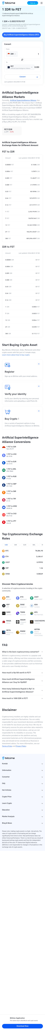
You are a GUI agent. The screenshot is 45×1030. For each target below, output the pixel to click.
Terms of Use (7, 746)
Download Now (22, 1026)
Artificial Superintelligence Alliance (23, 100)
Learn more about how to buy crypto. (16, 355)
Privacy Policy (21, 746)
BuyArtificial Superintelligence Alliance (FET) (21, 35)
